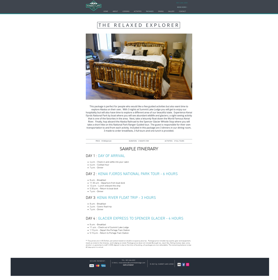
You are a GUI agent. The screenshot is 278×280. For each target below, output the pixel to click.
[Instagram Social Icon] (187, 264)
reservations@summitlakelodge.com (132, 263)
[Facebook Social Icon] (183, 264)
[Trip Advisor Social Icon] (179, 264)
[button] (126, 11)
